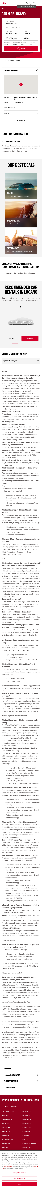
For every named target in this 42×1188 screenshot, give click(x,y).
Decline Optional (19, 1178)
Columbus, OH (7, 1116)
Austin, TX (5, 1135)
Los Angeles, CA (27, 1131)
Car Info (11, 338)
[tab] (6, 1106)
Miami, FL (25, 1139)
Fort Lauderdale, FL (8, 1139)
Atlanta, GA (6, 1127)
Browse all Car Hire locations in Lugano (20, 273)
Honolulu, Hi (6, 1147)
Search (23, 48)
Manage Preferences (19, 1173)
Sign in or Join (31, 3)
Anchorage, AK (7, 1120)
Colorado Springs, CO (29, 1143)
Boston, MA (6, 1143)
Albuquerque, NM (8, 1112)
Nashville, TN (26, 1147)
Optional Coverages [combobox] (10, 361)
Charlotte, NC (26, 1127)
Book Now (30, 338)
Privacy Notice (8, 1166)
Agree (19, 1184)
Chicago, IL (26, 1135)
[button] (21, 84)
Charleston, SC (27, 1120)
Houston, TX (26, 1116)
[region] (21, 1169)
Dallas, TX (5, 1123)
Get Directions (21, 120)
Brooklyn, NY (26, 1112)
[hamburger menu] (39, 3)
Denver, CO (6, 1131)
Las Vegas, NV (27, 1123)
